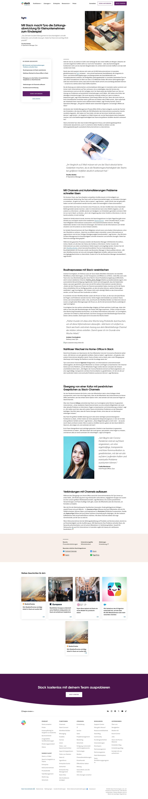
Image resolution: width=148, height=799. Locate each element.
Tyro (78, 73)
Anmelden (92, 3)
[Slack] (25, 3)
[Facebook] (115, 711)
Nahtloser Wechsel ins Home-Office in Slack (35, 73)
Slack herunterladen (27, 789)
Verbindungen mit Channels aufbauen (34, 84)
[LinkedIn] (108, 711)
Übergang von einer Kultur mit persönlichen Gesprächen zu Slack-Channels (35, 78)
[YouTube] (122, 711)
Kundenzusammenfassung (30, 87)
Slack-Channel (99, 220)
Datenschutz (39, 789)
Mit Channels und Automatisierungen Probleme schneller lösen (33, 66)
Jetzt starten (120, 3)
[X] (118, 711)
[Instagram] (111, 711)
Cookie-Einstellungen (60, 789)
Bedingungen (48, 789)
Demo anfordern (105, 3)
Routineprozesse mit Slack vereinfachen (34, 70)
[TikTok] (126, 711)
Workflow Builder (72, 248)
